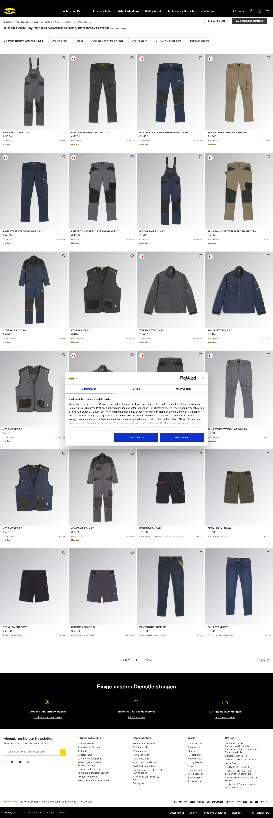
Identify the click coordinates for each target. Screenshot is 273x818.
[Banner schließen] (203, 378)
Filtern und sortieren (251, 20)
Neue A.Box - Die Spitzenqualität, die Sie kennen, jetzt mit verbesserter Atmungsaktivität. (241, 747)
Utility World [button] (153, 10)
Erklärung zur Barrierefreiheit (94, 780)
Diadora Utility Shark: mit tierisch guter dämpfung (238, 772)
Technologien (195, 777)
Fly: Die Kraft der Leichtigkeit (240, 767)
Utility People (195, 762)
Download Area (141, 754)
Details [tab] (136, 388)
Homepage (7, 22)
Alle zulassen (181, 437)
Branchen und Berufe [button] (72, 10)
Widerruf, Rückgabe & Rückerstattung (89, 764)
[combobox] (138, 660)
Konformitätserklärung (145, 762)
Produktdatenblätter (144, 766)
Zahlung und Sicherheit (90, 769)
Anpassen (134, 437)
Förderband (194, 754)
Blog (190, 766)
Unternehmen (195, 743)
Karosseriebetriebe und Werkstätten (74, 22)
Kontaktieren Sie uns (89, 747)
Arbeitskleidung (23, 22)
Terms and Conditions (214, 812)
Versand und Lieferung (90, 758)
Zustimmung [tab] (89, 388)
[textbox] (136, 660)
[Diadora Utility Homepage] (9, 11)
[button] (207, 11)
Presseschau (195, 770)
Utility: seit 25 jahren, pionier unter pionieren (240, 785)
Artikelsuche (194, 781)
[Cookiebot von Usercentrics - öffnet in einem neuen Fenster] (182, 378)
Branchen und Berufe (44, 22)
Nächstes (264, 660)
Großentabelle (140, 747)
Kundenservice (86, 743)
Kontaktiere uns (136, 717)
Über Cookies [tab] (183, 388)
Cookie (193, 812)
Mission (192, 751)
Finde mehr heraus (225, 717)
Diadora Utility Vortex (236, 755)
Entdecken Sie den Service (48, 717)
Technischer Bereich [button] (181, 10)
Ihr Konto (82, 751)
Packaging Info (141, 783)
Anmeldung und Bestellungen (93, 772)
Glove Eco (230, 763)
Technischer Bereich (144, 743)
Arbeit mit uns (140, 751)
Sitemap (236, 812)
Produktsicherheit (87, 776)
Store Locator (195, 773)
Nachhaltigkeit (195, 758)
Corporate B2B (141, 758)
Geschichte (194, 747)
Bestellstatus (85, 754)
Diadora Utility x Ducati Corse (241, 759)
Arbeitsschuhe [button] (102, 10)
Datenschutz (177, 812)
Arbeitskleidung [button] (128, 10)
